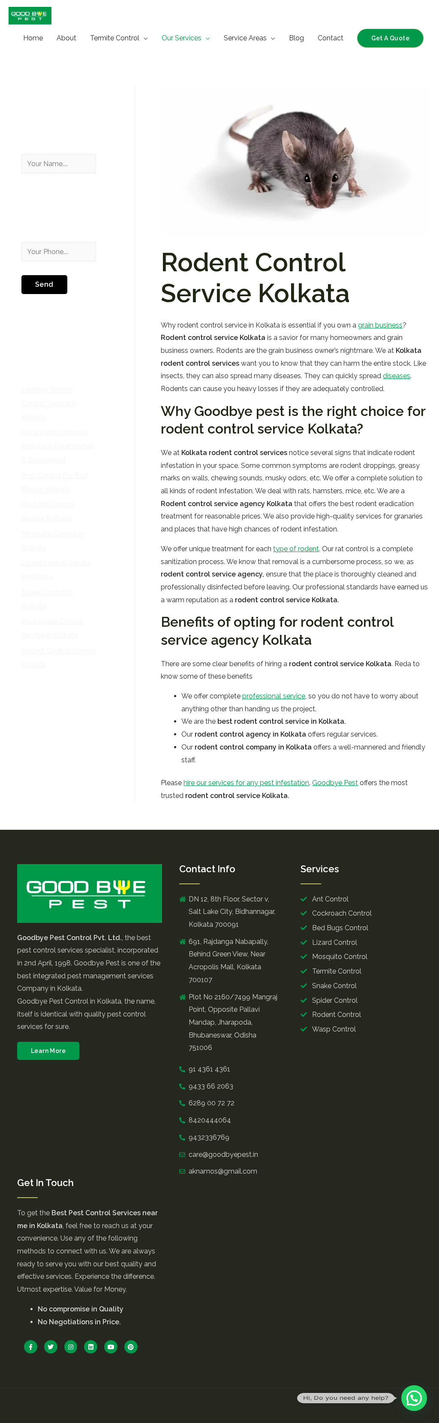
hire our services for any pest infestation (246, 783)
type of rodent (296, 549)
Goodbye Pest (335, 783)
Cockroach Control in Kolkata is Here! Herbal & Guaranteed (57, 446)
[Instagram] (71, 1346)
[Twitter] (50, 1346)
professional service (273, 696)
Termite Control (114, 38)
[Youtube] (110, 1346)
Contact (330, 38)
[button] (48, 1051)
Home (33, 38)
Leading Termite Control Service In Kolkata (49, 403)
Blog (296, 38)
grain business (380, 325)
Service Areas (245, 38)
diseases (396, 376)
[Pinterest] (131, 1346)
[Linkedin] (90, 1346)
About (66, 38)
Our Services (181, 38)
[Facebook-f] (30, 1346)
